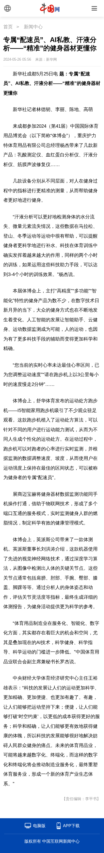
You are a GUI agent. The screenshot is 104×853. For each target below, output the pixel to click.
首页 (8, 26)
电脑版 (39, 826)
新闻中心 (33, 26)
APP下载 (71, 826)
